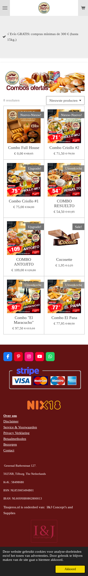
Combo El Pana (64, 317)
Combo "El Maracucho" (24, 320)
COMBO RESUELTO (64, 203)
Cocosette (64, 259)
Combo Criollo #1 (24, 201)
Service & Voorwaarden (20, 427)
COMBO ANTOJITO (24, 261)
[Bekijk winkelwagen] (83, 8)
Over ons (10, 416)
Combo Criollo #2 (64, 147)
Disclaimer (11, 421)
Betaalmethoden (14, 439)
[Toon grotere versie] (44, 81)
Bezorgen (10, 444)
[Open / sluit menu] (5, 8)
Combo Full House (23, 147)
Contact (8, 450)
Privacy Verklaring (16, 433)
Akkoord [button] (70, 569)
